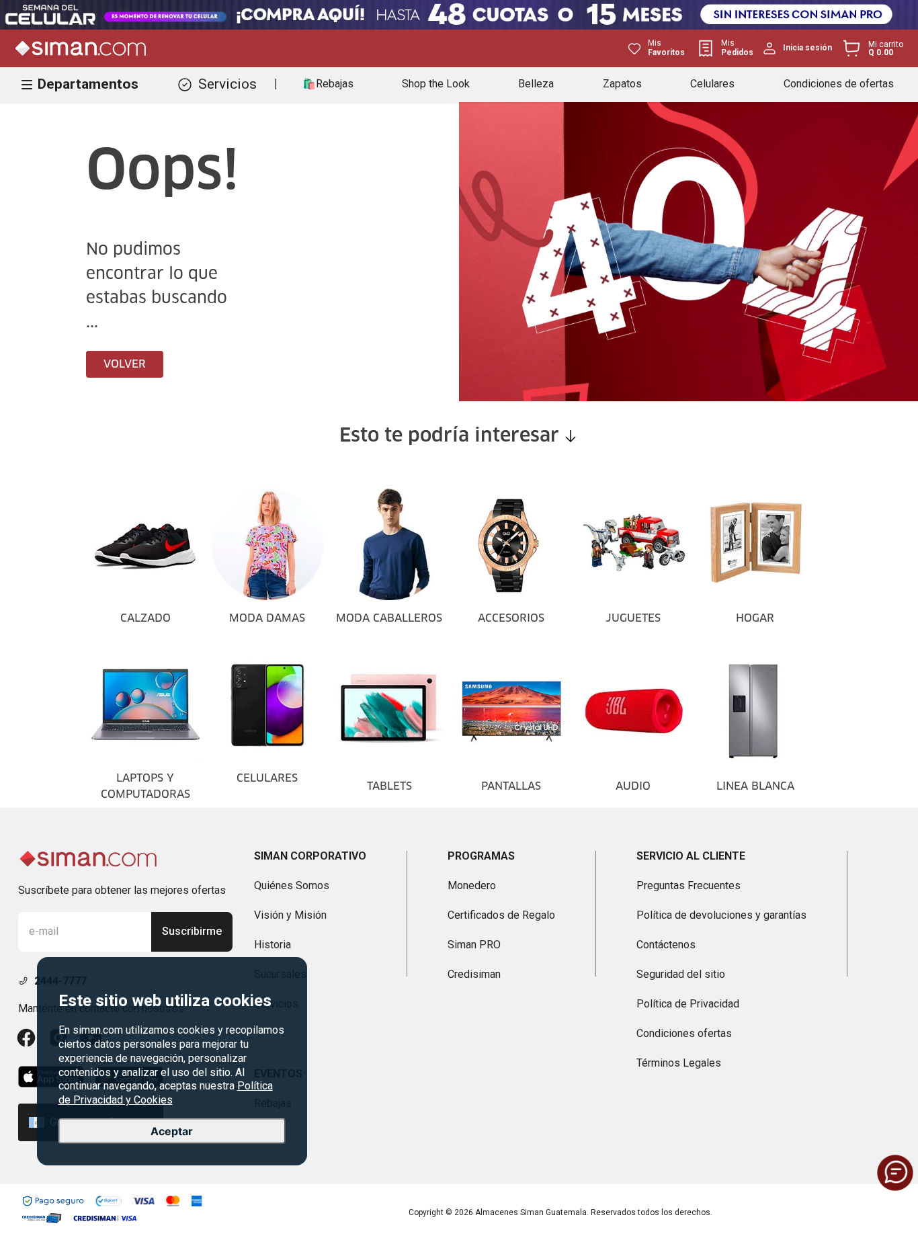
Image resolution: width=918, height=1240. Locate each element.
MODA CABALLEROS (389, 618)
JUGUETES (633, 618)
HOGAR (755, 618)
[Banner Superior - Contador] (459, 15)
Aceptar (172, 1131)
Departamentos (88, 84)
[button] (895, 1173)
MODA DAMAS (267, 618)
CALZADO (145, 618)
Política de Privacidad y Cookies (165, 1092)
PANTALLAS (511, 786)
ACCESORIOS (511, 618)
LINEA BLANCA (755, 786)
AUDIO (633, 786)
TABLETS (389, 786)
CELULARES (267, 778)
